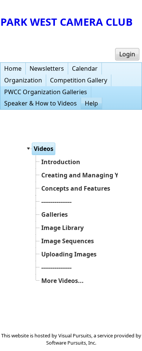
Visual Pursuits (74, 335)
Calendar (85, 68)
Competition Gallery (78, 80)
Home (13, 68)
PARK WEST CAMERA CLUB (66, 22)
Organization (23, 80)
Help (91, 103)
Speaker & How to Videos (40, 103)
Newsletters (47, 68)
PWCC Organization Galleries (45, 92)
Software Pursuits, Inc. (71, 342)
